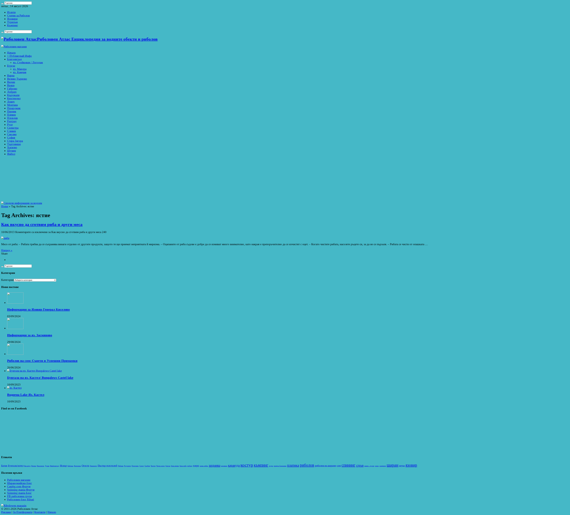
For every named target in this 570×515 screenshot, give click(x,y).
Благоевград (14, 59)
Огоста (85, 465)
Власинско (40, 466)
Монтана (12, 104)
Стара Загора (15, 140)
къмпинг (261, 465)
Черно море (160, 466)
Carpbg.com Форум (18, 486)
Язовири (12, 18)
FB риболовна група (19, 496)
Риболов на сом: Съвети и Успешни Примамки (42, 360)
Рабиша (120, 466)
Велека (33, 466)
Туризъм (12, 22)
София (11, 137)
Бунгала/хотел (15, 465)
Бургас (11, 65)
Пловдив (12, 118)
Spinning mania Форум (20, 489)
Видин (11, 82)
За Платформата (22, 512)
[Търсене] (2, 3)
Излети (11, 12)
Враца (10, 85)
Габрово (12, 88)
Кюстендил (13, 98)
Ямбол (11, 153)
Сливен (11, 131)
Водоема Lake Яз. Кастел (25, 394)
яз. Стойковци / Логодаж (28, 62)
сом (339, 465)
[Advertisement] (285, 179)
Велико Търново (17, 78)
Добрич (11, 91)
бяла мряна (175, 466)
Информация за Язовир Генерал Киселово (38, 309)
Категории (7, 279)
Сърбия (147, 466)
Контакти (39, 512)
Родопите (127, 466)
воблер (189, 466)
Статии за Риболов (18, 15)
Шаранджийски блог (19, 483)
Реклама (6, 512)
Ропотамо (135, 466)
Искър (63, 465)
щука (402, 465)
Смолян (11, 134)
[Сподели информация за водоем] (21, 203)
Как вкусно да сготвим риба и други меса (42, 224)
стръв (360, 465)
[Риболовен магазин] (14, 46)
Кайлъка (70, 466)
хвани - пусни (369, 466)
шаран (392, 465)
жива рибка (204, 466)
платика (293, 465)
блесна (168, 466)
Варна (10, 75)
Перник (11, 111)
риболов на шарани (325, 465)
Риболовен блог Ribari (20, 499)
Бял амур (27, 466)
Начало (11, 52)
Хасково (12, 147)
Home (4, 206)
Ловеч (11, 101)
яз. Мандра (19, 69)
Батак (4, 465)
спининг (348, 465)
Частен (153, 466)
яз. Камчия (19, 72)
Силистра (12, 127)
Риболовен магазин (18, 479)
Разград (11, 121)
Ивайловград (54, 466)
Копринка (77, 466)
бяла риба (183, 466)
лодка (271, 466)
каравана (224, 466)
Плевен (11, 114)
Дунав (47, 466)
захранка (214, 465)
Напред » (6, 250)
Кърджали (13, 95)
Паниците (93, 466)
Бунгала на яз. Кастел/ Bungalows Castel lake (40, 377)
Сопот (141, 466)
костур (246, 465)
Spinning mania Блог (19, 493)
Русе (10, 124)
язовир (411, 465)
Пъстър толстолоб (107, 465)
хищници (382, 466)
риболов (307, 465)
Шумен (11, 150)
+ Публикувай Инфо (19, 55)
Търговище (14, 144)
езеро (196, 465)
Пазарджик (13, 108)
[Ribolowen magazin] (13, 505)
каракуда (234, 465)
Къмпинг (12, 25)
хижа (377, 466)
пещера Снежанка (280, 466)
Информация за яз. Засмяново (29, 335)
